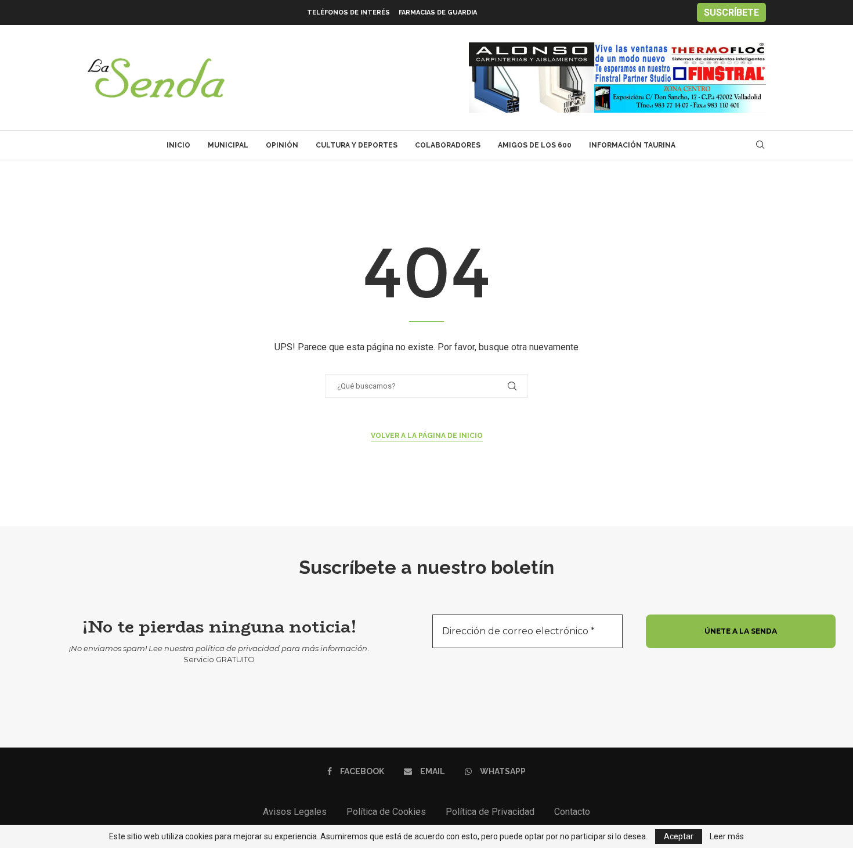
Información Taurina (632, 145)
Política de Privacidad (490, 811)
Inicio (178, 145)
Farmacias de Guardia (438, 12)
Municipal (228, 145)
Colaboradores (447, 145)
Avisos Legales (295, 811)
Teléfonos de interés (348, 12)
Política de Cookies (386, 811)
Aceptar (678, 836)
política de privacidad (238, 648)
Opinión (282, 145)
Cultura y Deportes (356, 145)
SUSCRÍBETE (731, 12)
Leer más (727, 836)
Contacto (572, 811)
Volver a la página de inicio (427, 436)
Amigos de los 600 (535, 145)
